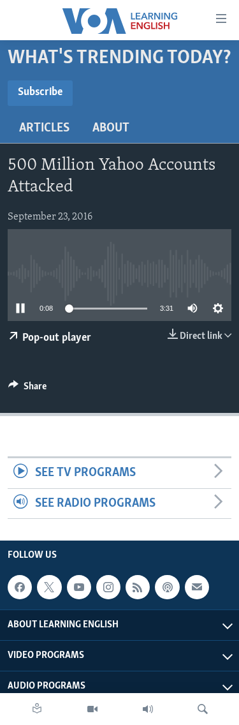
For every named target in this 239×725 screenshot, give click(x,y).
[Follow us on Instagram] (108, 587)
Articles (44, 128)
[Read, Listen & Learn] (37, 709)
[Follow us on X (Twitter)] (49, 587)
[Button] (27, 389)
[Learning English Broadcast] (148, 709)
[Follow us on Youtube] (79, 587)
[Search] (203, 709)
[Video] (92, 709)
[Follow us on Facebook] (20, 587)
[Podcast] (167, 587)
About (110, 128)
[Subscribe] (197, 587)
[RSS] (138, 587)
